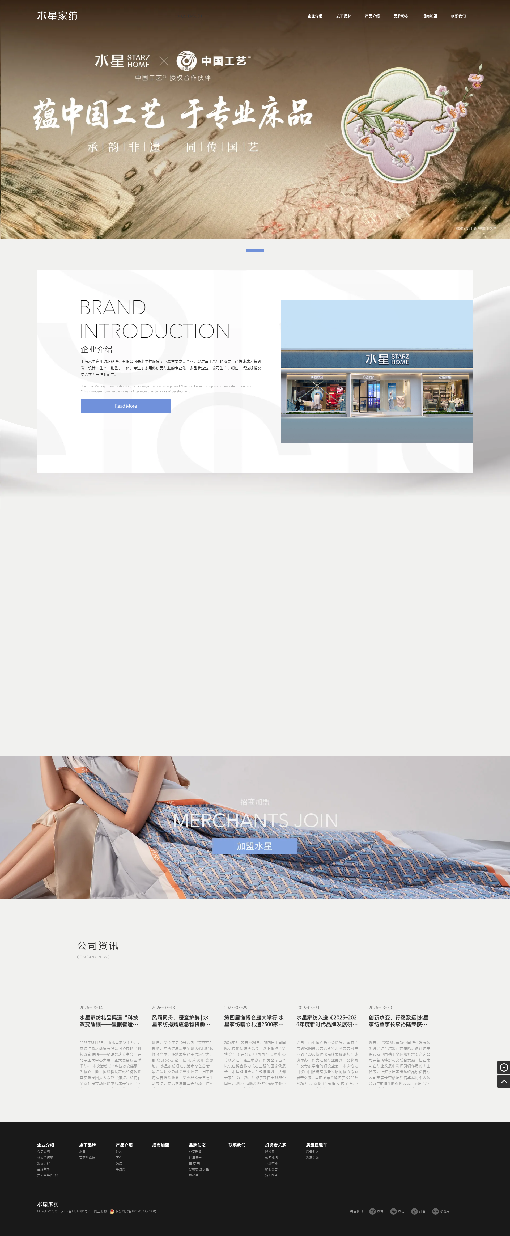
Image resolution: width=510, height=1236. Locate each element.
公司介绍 (43, 1152)
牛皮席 (120, 1169)
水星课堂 (195, 1175)
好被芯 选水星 (199, 1169)
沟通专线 (312, 1157)
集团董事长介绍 (48, 1175)
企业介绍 (315, 16)
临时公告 (271, 1169)
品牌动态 (401, 16)
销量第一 (195, 1157)
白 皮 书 (194, 1163)
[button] (255, 250)
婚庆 (119, 1163)
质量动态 (312, 1152)
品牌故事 (43, 1169)
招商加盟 (429, 16)
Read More (126, 406)
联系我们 (458, 16)
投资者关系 (275, 1145)
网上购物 (100, 1211)
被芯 (119, 1152)
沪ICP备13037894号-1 (76, 1211)
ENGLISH (194, 16)
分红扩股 (271, 1163)
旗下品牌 (343, 16)
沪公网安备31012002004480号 (136, 1211)
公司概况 (271, 1157)
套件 (119, 1157)
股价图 (270, 1152)
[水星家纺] (57, 15)
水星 (82, 1152)
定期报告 (271, 1175)
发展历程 (43, 1163)
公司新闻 (195, 1152)
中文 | (182, 16)
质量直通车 (316, 1145)
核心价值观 (45, 1157)
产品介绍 (372, 16)
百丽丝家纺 (87, 1157)
